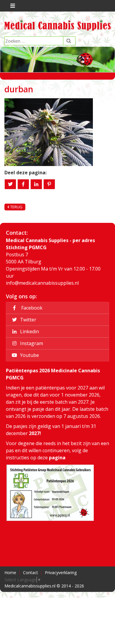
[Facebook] (23, 184)
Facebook (30, 308)
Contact (30, 572)
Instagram (31, 343)
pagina (57, 457)
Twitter (27, 319)
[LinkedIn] (36, 184)
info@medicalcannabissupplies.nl (42, 283)
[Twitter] (10, 184)
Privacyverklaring (61, 572)
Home (10, 572)
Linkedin (29, 331)
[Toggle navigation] (12, 5)
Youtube (29, 355)
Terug (15, 207)
